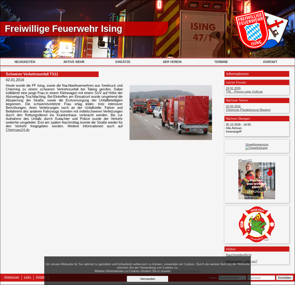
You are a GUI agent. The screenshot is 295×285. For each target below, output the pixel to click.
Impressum (11, 277)
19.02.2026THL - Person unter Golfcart (244, 89)
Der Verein (172, 62)
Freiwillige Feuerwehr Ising (63, 29)
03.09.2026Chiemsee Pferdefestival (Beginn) (248, 108)
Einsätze (122, 62)
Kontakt (270, 62)
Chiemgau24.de (18, 130)
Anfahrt (41, 277)
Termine (221, 62)
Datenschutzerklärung (186, 271)
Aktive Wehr (73, 62)
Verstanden (147, 279)
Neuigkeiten (25, 62)
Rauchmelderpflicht (238, 255)
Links (27, 277)
